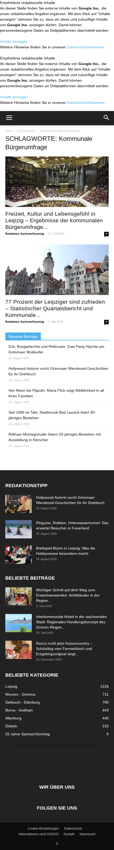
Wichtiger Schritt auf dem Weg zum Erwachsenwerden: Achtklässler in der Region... (68, 595)
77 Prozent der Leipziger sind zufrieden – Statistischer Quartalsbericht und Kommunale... (55, 308)
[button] (106, 118)
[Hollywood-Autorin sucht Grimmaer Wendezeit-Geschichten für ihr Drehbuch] (18, 504)
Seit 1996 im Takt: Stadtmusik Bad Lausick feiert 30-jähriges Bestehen (52, 415)
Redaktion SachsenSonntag (24, 233)
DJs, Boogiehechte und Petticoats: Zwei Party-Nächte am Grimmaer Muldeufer (56, 349)
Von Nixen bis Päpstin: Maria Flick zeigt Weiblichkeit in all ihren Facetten (56, 393)
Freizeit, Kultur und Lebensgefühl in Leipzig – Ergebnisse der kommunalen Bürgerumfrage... (54, 220)
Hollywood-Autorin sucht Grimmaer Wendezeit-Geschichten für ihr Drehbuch (58, 371)
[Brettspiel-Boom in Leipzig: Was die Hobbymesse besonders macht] (18, 555)
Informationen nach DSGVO (39, 834)
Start (8, 131)
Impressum (87, 834)
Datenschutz (73, 828)
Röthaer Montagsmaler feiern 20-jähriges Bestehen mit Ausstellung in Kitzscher (54, 437)
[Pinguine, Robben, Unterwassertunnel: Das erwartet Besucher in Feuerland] (18, 529)
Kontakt (69, 834)
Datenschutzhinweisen (85, 47)
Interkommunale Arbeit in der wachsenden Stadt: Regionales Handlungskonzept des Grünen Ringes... (71, 622)
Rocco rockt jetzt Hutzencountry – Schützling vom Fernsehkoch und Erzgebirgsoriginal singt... (64, 648)
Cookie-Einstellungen (43, 828)
